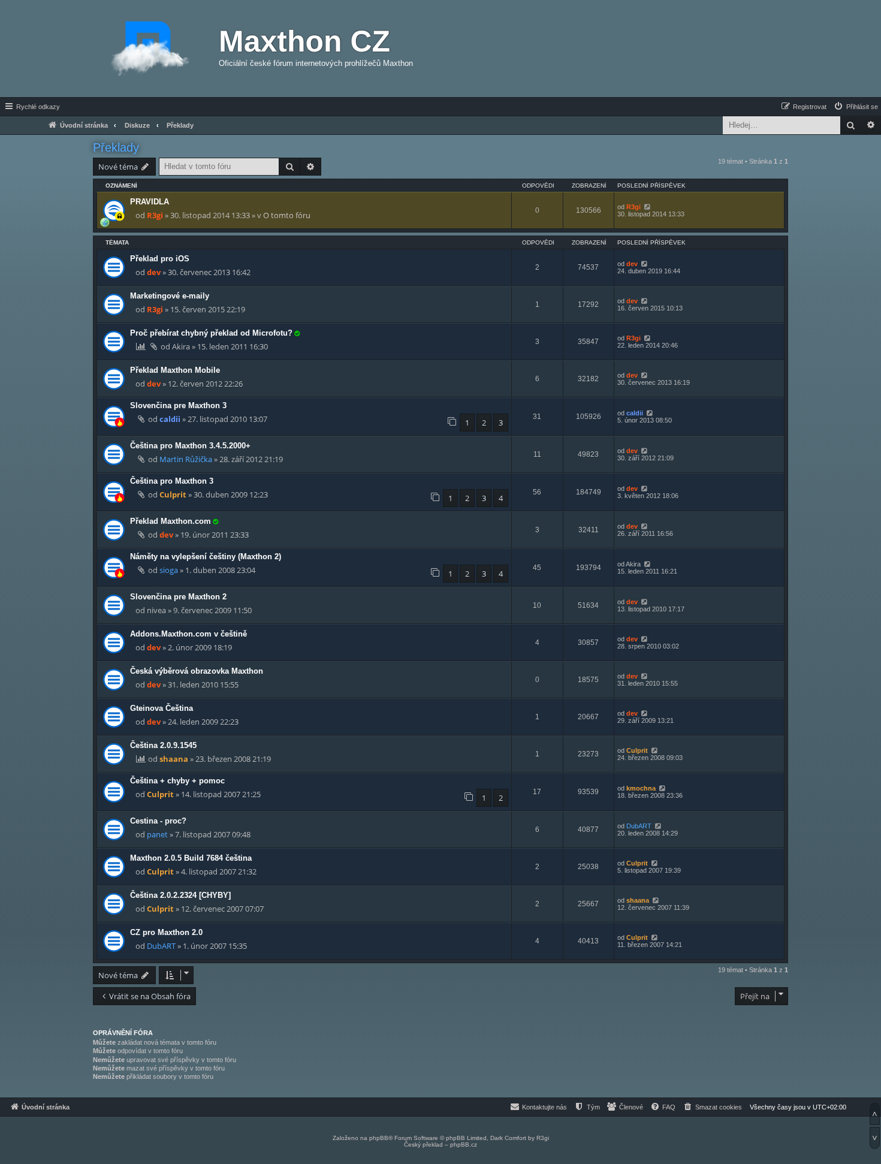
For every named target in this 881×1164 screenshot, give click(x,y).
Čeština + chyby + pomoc (177, 780)
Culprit (172, 494)
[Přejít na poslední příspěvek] (646, 206)
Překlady (116, 147)
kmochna (641, 788)
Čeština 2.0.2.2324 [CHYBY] (180, 895)
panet (157, 834)
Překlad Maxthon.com (170, 521)
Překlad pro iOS (159, 258)
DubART (638, 826)
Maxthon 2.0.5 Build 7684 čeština (191, 858)
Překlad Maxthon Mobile (175, 370)
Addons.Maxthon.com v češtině (188, 633)
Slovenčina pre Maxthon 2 (178, 596)
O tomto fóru (286, 215)
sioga (168, 570)
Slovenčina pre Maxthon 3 (178, 405)
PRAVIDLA (149, 201)
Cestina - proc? (158, 820)
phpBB (378, 1138)
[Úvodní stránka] (150, 48)
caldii (169, 419)
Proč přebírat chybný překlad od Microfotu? (211, 332)
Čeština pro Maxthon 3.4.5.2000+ (190, 445)
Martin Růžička (185, 459)
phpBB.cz (463, 1144)
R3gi (155, 215)
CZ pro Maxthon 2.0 (166, 932)
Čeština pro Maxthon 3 (171, 481)
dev (154, 272)
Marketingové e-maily (169, 295)
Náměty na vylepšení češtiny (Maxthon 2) (205, 556)
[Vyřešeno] (296, 333)
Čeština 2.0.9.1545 (163, 745)
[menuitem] (855, 107)
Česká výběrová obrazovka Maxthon (196, 671)
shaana (173, 758)
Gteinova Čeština (161, 708)
